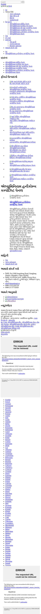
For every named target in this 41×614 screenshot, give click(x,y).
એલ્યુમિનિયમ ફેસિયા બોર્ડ (10, 328)
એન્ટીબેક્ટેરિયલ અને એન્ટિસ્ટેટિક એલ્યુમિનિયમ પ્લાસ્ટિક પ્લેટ (22, 133)
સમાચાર (8, 40)
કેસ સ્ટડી (13, 42)
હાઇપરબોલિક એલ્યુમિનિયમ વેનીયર (23, 142)
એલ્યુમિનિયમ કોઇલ (17, 34)
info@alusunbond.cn (12, 283)
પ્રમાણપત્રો (14, 20)
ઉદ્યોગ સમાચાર (15, 46)
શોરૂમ (12, 18)
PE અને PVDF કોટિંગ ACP (19, 84)
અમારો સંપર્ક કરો (11, 48)
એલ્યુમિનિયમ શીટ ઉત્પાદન (20, 171)
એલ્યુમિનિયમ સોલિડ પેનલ (19, 24)
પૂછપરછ (12, 251)
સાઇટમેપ (12, 320)
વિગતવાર (18, 251)
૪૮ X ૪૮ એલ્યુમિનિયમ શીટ (11, 322)
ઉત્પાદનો (8, 22)
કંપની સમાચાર (15, 44)
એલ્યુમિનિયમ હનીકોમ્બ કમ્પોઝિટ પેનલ (24, 32)
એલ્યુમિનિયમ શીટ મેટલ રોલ (20, 324)
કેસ (6, 36)
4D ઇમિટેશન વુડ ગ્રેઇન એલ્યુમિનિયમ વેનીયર (18, 151)
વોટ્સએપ (4, 334)
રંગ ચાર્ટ (8, 38)
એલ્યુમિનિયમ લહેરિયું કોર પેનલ (21, 26)
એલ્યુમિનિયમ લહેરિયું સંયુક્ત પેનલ (22, 165)
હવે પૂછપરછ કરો (6, 316)
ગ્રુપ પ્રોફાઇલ (15, 14)
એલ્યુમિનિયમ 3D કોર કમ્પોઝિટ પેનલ (23, 28)
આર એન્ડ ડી (14, 16)
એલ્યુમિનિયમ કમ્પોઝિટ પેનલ (20, 30)
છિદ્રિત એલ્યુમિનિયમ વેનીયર (20, 158)
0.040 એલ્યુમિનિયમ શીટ (24, 326)
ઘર (6, 10)
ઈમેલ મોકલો (5, 332)
